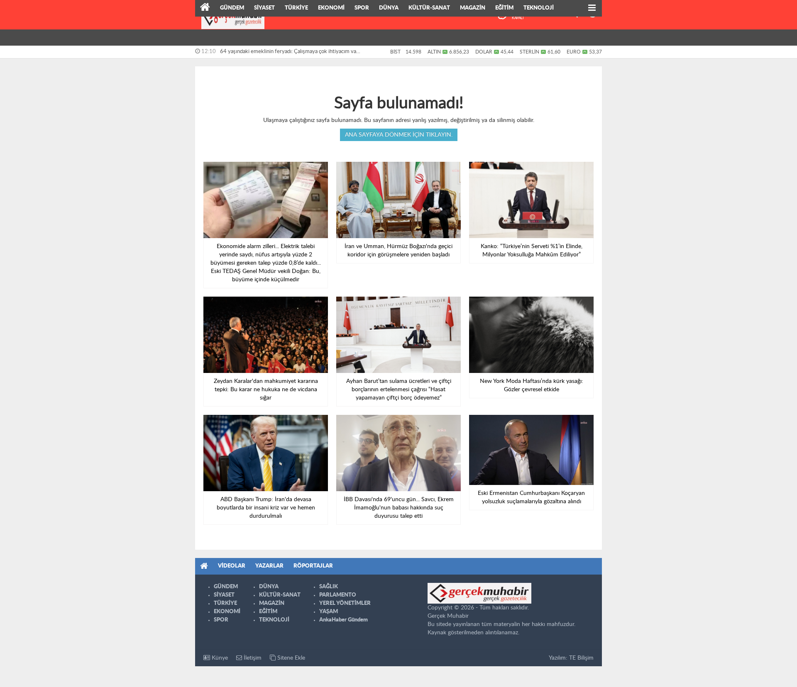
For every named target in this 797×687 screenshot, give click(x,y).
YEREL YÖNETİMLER (345, 603)
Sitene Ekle (290, 658)
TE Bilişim (581, 658)
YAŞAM (328, 611)
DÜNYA (388, 8)
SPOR (361, 8)
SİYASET (264, 8)
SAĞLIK (328, 587)
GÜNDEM (232, 8)
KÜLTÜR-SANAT (429, 8)
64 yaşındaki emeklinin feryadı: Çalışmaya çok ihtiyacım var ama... (289, 53)
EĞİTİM (504, 8)
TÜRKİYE (296, 8)
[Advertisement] (158, 128)
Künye (219, 658)
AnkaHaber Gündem (343, 620)
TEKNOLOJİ (538, 8)
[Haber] (205, 8)
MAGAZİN (472, 8)
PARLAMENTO (337, 595)
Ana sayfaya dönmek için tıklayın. (398, 135)
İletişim (252, 658)
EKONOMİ (331, 8)
